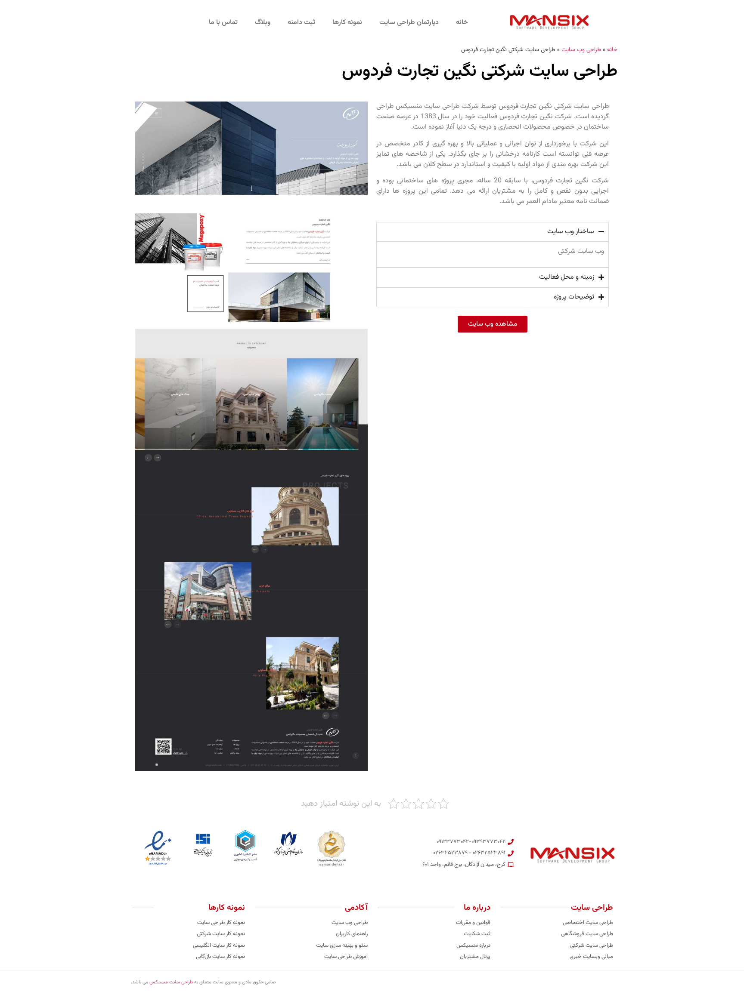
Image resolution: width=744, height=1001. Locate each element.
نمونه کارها (347, 22)
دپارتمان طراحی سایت (409, 22)
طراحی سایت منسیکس (171, 982)
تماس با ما (223, 22)
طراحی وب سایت (581, 49)
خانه (462, 22)
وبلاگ (262, 22)
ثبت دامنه (301, 22)
